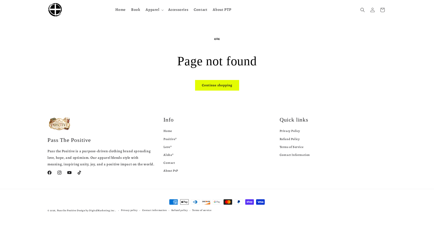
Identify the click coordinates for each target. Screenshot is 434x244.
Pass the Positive (66, 210)
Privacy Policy (290, 131)
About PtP (170, 171)
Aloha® (168, 155)
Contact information (154, 210)
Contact (169, 163)
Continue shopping (217, 85)
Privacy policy (129, 210)
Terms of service (201, 210)
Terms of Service (292, 147)
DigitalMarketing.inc (102, 210)
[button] (154, 10)
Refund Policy (290, 139)
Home (167, 131)
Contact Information (295, 155)
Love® (167, 147)
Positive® (170, 139)
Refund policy (179, 210)
